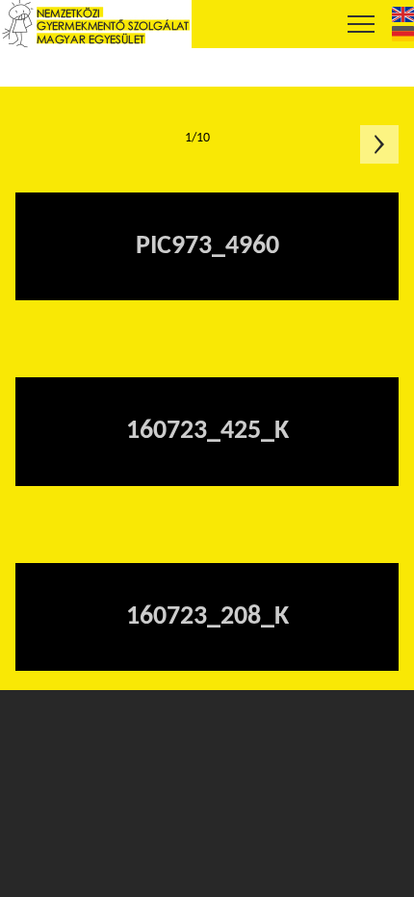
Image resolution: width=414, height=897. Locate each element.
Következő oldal (379, 144)
